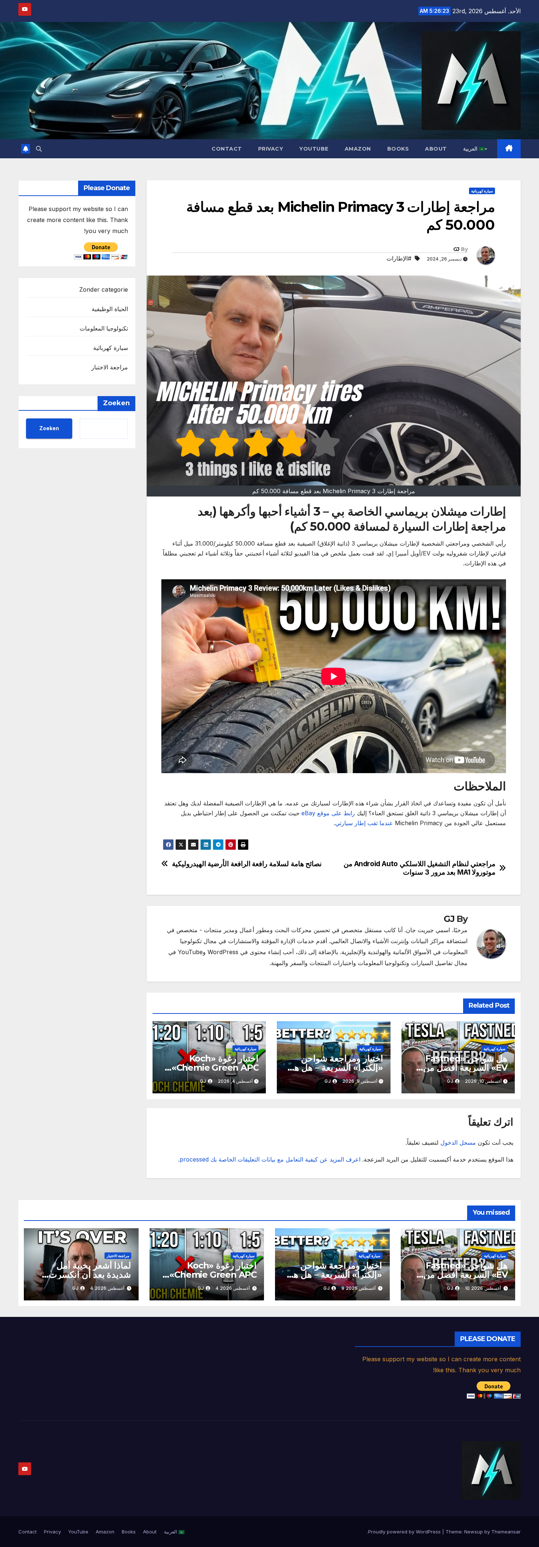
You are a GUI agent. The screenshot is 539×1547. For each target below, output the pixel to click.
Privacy (270, 148)
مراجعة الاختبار (109, 367)
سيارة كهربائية (482, 191)
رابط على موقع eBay (328, 813)
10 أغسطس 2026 (483, 1288)
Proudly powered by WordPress (405, 1532)
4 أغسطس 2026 (233, 1288)
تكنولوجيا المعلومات (104, 328)
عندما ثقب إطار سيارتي (364, 823)
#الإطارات (398, 258)
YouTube (314, 148)
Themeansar (506, 1532)
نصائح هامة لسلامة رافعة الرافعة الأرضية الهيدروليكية (247, 864)
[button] (39, 148)
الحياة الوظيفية (110, 309)
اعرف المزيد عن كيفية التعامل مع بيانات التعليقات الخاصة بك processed (270, 1159)
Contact (227, 148)
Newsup (473, 1532)
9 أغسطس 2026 (358, 1288)
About (436, 148)
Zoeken (116, 403)
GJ (456, 249)
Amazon (358, 148)
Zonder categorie (103, 289)
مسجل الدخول (458, 1142)
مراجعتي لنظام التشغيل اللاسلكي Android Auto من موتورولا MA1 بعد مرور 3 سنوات (420, 868)
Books (398, 148)
